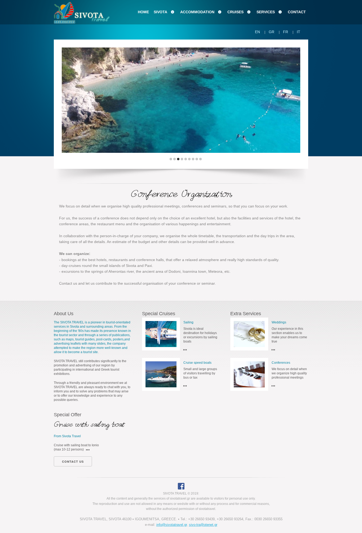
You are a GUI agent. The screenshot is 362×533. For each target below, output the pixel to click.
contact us (73, 461)
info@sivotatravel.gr (171, 525)
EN (257, 32)
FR (285, 32)
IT (298, 32)
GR (271, 32)
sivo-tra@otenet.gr (203, 525)
